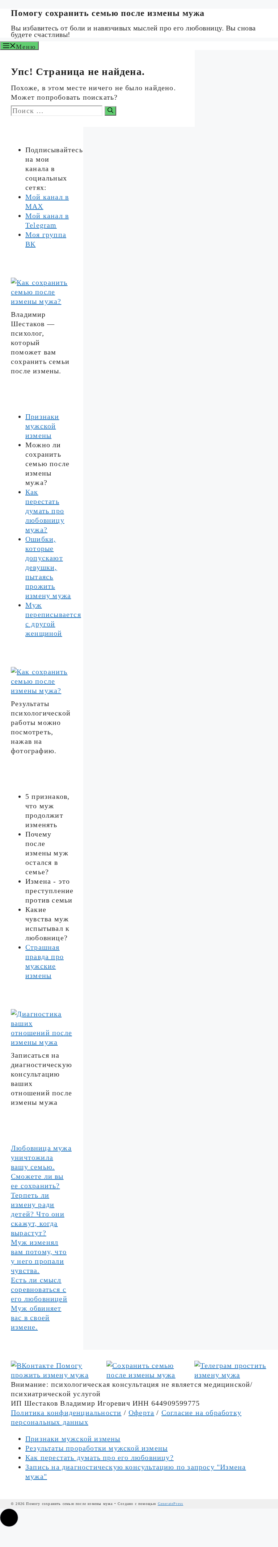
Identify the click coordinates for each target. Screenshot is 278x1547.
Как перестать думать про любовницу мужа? (44, 511)
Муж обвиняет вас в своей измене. (36, 1317)
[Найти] (110, 111)
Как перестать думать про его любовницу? (99, 1457)
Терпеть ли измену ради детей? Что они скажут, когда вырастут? (37, 1214)
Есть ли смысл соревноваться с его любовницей (39, 1289)
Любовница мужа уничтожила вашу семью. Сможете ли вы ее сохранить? (41, 1167)
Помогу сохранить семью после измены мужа (108, 13)
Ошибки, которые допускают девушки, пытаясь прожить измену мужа (48, 567)
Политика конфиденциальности (66, 1413)
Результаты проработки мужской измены (96, 1448)
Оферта (141, 1413)
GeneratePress (171, 1504)
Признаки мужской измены (42, 425)
